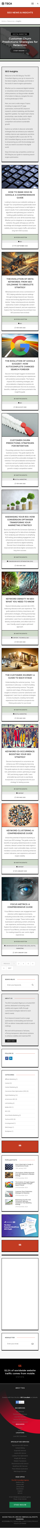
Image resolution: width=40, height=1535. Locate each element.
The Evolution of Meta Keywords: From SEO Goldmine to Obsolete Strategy (20, 283)
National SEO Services (20, 1419)
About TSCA (11, 1040)
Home (4, 21)
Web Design (8, 1127)
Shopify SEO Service (20, 1458)
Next (9, 968)
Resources (10, 21)
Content (15, 638)
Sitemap (23, 1523)
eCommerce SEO (10, 1099)
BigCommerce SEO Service (20, 1445)
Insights (20, 1428)
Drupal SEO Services (20, 1450)
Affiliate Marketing (10, 1079)
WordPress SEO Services (20, 1466)
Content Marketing (10, 1087)
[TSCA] (7, 3)
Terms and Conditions (22, 1521)
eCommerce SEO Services (20, 1422)
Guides (20, 1430)
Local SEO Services (20, 1417)
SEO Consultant (25, 1397)
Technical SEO (24, 638)
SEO (20, 241)
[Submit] (32, 985)
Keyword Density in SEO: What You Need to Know (20, 600)
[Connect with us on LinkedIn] (10, 1058)
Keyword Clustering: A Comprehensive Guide (20, 832)
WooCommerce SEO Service (20, 1463)
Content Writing (20, 1448)
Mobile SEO (8, 1107)
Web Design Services (20, 1471)
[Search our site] (37, 3)
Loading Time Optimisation (20, 1456)
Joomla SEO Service (20, 1453)
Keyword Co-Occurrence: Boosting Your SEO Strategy (20, 754)
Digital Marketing (20, 479)
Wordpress (8, 1131)
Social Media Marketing (12, 1115)
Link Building (8, 1103)
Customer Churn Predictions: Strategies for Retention (20, 443)
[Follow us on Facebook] (6, 1058)
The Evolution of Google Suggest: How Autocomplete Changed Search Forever (20, 365)
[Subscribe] (32, 1344)
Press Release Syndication (20, 1469)
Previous (7, 963)
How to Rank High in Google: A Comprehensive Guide (20, 195)
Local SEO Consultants (20, 1436)
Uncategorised (9, 1123)
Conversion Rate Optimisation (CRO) (20, 561)
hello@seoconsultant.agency (22, 1497)
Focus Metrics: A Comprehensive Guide (20, 905)
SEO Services (20, 1411)
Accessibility (7, 1521)
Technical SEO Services (20, 1414)
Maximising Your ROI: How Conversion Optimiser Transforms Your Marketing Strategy (20, 521)
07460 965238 (22, 1499)
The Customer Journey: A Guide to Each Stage (20, 676)
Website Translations (20, 1461)
